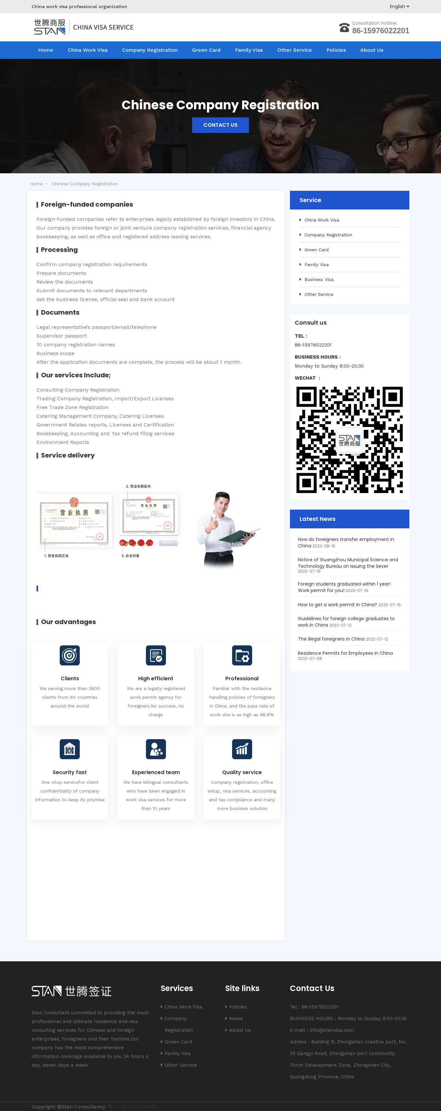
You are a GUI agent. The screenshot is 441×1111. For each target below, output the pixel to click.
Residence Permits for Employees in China (345, 653)
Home (45, 50)
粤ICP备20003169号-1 (133, 1107)
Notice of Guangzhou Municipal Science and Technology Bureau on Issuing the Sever (348, 562)
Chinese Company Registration (85, 183)
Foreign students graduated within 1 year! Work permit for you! (344, 587)
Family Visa (249, 50)
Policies (336, 50)
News (236, 1018)
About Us (371, 50)
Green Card (206, 50)
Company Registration (150, 50)
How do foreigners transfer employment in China (346, 542)
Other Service (294, 50)
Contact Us (220, 125)
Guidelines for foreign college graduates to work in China (346, 621)
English (398, 6)
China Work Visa (88, 50)
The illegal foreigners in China (331, 639)
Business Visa (318, 279)
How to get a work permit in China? (337, 604)
